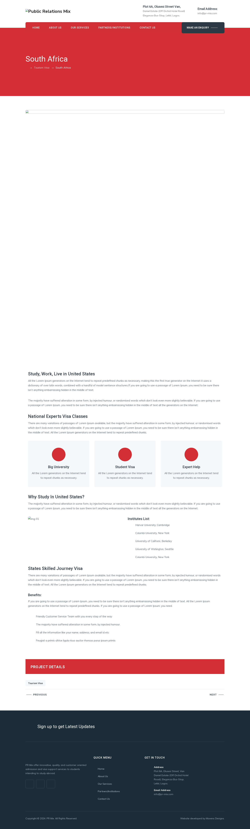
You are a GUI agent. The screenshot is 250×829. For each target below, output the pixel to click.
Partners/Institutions (114, 27)
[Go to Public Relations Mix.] (27, 67)
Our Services (80, 27)
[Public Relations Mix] (48, 11)
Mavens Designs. (215, 818)
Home (36, 27)
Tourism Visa (35, 683)
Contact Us (147, 27)
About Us (55, 27)
